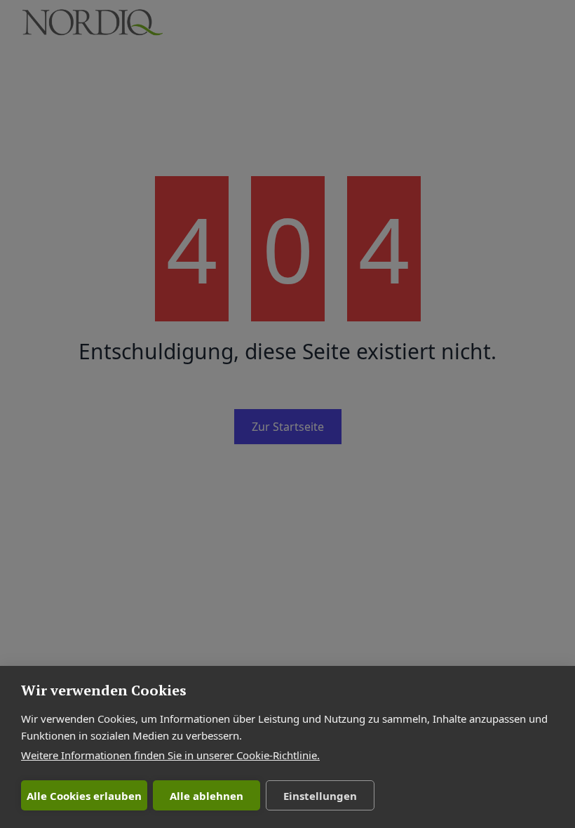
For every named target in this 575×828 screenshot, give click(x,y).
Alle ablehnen (206, 796)
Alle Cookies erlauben (84, 796)
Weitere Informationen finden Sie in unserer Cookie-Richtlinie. (170, 755)
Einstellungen (320, 796)
